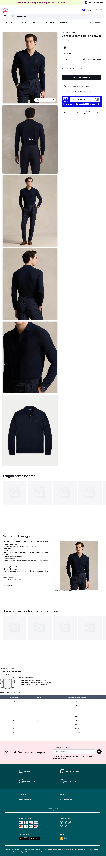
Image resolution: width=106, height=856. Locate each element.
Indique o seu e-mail (61, 747)
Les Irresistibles (65, 22)
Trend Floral (50, 22)
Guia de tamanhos (93, 59)
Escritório (25, 22)
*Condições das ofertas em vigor (31, 850)
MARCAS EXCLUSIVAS (25, 799)
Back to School (11, 22)
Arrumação (37, 22)
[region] (30, 139)
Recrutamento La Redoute (38, 852)
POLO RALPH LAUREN (69, 33)
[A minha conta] (89, 9)
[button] (101, 9)
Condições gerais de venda (12, 850)
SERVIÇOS (63, 795)
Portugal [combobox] (96, 850)
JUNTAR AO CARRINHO (81, 78)
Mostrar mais (53, 808)
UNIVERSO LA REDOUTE (66, 799)
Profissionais (95, 22)
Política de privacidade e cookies (52, 850)
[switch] (85, 99)
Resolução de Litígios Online (20, 852)
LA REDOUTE (22, 795)
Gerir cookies (67, 850)
